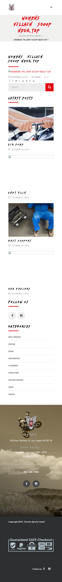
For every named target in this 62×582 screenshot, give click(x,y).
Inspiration (14, 358)
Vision (11, 394)
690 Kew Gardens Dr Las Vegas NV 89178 (31, 440)
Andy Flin (17, 192)
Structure (13, 372)
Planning (13, 365)
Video (11, 387)
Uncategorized (15, 380)
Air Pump (16, 144)
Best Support (20, 240)
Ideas (11, 351)
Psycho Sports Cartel (30, 36)
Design (11, 344)
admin (37, 77)
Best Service (14, 337)
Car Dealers (19, 288)
